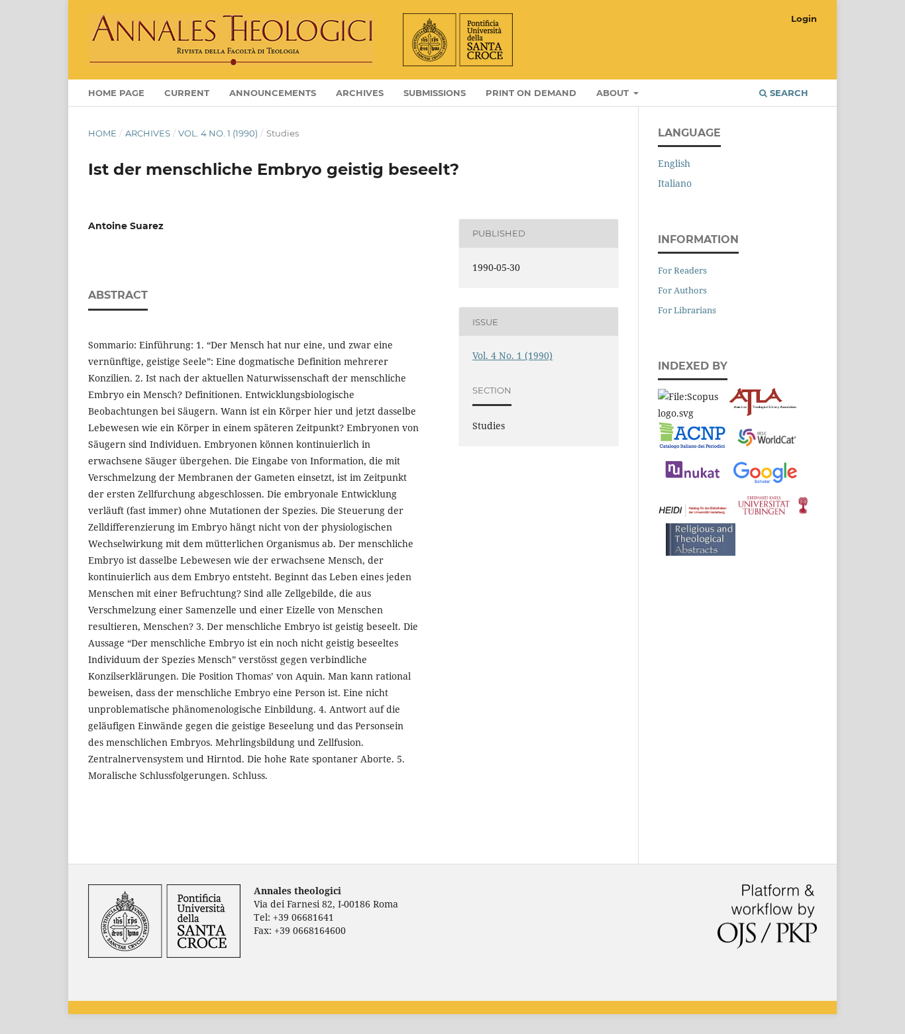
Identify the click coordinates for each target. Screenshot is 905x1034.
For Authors (682, 290)
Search (787, 92)
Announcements (272, 92)
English (674, 163)
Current (186, 92)
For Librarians (687, 310)
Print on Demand (531, 92)
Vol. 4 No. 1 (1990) (218, 133)
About (613, 92)
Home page (116, 92)
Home (102, 133)
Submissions (434, 92)
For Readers (682, 270)
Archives (360, 92)
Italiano (675, 183)
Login (804, 18)
